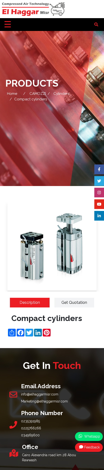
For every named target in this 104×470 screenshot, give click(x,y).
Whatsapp (91, 436)
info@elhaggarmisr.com (39, 394)
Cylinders (61, 93)
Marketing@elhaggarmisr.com (44, 401)
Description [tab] (30, 302)
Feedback (92, 447)
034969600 (30, 435)
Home (12, 93)
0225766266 (31, 428)
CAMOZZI (38, 93)
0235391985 (30, 421)
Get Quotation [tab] (74, 302)
